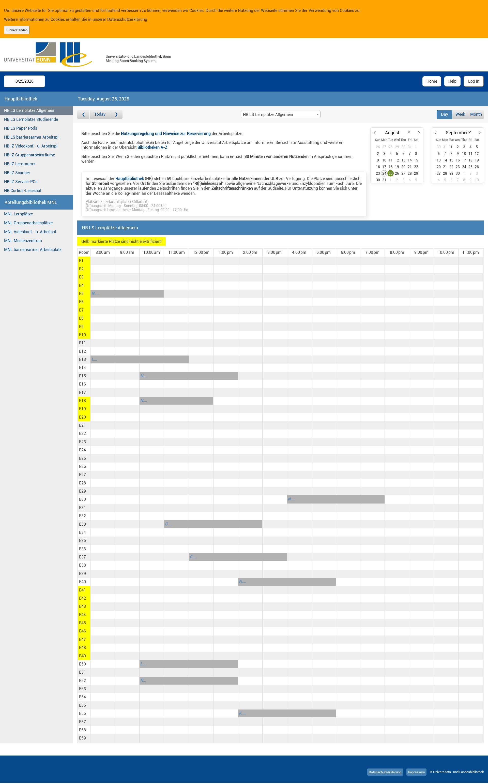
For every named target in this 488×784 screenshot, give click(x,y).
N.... (95, 293)
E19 (82, 408)
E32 (82, 515)
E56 (82, 713)
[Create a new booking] (102, 261)
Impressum (416, 772)
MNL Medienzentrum (23, 240)
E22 (82, 433)
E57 (82, 721)
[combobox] (281, 114)
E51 (82, 672)
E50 (82, 664)
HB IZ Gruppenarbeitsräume (29, 155)
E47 (82, 639)
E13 (82, 359)
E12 (82, 351)
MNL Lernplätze (18, 214)
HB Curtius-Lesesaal (22, 190)
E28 (82, 483)
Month (476, 114)
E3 (81, 277)
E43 (82, 606)
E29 (82, 491)
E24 (82, 450)
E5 (81, 293)
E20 (82, 417)
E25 (82, 458)
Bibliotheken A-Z (152, 147)
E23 (82, 441)
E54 (82, 696)
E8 (81, 318)
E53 (82, 688)
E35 (82, 540)
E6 (81, 301)
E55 (82, 705)
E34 (82, 532)
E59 (82, 738)
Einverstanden (16, 30)
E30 (82, 499)
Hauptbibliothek (129, 178)
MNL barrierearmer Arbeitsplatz (33, 249)
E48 (82, 647)
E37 (82, 557)
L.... (143, 663)
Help (452, 81)
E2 (81, 269)
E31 (82, 507)
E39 (82, 573)
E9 (81, 326)
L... (94, 359)
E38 (82, 565)
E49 (82, 656)
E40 (82, 581)
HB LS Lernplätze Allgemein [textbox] (268, 114)
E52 (82, 680)
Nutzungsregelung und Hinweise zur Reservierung (166, 133)
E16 (82, 384)
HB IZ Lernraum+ (19, 163)
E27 (82, 474)
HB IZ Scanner (17, 172)
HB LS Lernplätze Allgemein (29, 110)
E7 (81, 310)
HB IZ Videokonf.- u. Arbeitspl (30, 146)
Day (444, 114)
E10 (82, 334)
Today (99, 114)
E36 (82, 548)
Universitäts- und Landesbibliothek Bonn (138, 56)
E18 (82, 400)
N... (143, 680)
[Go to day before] (83, 114)
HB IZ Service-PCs (20, 181)
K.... (242, 713)
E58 (82, 730)
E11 (82, 343)
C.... (168, 524)
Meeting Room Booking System (131, 61)
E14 (82, 367)
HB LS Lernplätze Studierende (31, 119)
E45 (82, 622)
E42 (82, 598)
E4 (81, 285)
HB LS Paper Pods (20, 128)
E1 (81, 260)
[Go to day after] (116, 114)
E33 (82, 524)
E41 (82, 590)
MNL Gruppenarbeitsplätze (28, 222)
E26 (82, 466)
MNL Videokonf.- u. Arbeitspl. (30, 231)
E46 (82, 631)
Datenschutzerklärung (127, 19)
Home (431, 81)
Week (460, 114)
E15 (82, 376)
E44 (82, 614)
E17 (82, 392)
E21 (82, 425)
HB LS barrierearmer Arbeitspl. (31, 137)
